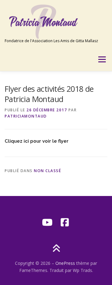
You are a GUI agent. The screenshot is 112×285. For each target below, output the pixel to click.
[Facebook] (64, 222)
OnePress (65, 263)
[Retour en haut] (56, 249)
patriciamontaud (26, 116)
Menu (101, 59)
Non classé (47, 170)
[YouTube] (47, 222)
